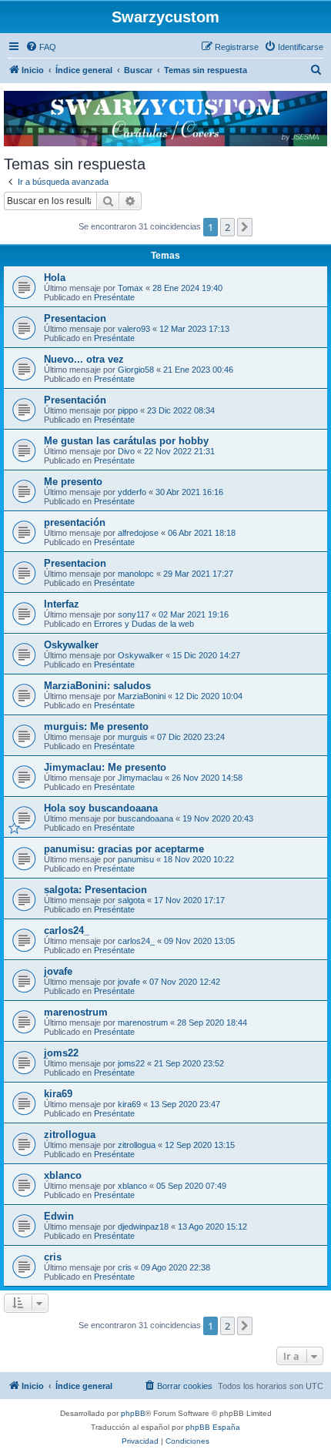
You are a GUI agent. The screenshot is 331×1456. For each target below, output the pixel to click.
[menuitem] (40, 47)
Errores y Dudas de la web (144, 623)
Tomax (130, 288)
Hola (54, 277)
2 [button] (227, 227)
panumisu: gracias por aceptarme (124, 849)
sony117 (133, 614)
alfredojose (138, 532)
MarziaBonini (142, 696)
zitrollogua (69, 1134)
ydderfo (132, 492)
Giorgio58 (136, 369)
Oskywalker (71, 645)
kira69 (58, 1094)
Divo (126, 451)
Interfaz (61, 604)
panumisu (136, 859)
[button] (244, 227)
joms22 (61, 1053)
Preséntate (114, 297)
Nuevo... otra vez (84, 359)
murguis (133, 736)
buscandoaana (145, 818)
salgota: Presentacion (95, 889)
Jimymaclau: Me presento (105, 767)
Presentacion (75, 318)
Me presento (73, 481)
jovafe (58, 971)
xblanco (63, 1175)
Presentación (75, 400)
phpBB (133, 1413)
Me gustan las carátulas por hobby (126, 441)
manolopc (136, 573)
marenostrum (76, 1012)
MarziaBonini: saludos (97, 685)
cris (53, 1257)
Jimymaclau (140, 777)
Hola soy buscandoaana (101, 808)
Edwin (59, 1216)
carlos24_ (66, 930)
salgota (131, 900)
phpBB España (213, 1427)
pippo (128, 410)
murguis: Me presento (96, 726)
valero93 (134, 328)
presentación (74, 522)
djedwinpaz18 (143, 1226)
